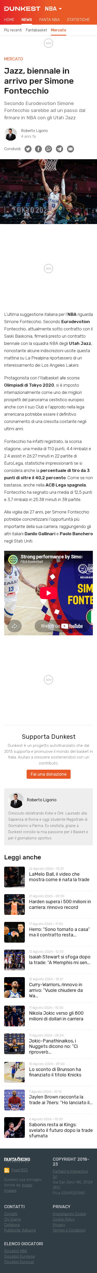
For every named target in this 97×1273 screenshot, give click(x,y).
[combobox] (53, 8)
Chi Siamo (12, 1219)
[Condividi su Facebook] (38, 148)
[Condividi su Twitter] (28, 148)
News (26, 19)
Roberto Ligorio (34, 131)
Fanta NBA (49, 19)
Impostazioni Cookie (69, 1214)
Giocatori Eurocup (19, 1262)
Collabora (12, 1225)
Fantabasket (36, 30)
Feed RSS (19, 1170)
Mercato (58, 30)
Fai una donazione (48, 774)
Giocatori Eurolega (19, 1256)
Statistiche (78, 19)
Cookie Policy (63, 1219)
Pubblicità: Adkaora (20, 1230)
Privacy (59, 1225)
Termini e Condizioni (69, 1230)
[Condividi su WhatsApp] (48, 148)
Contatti (10, 1214)
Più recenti (13, 30)
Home (9, 19)
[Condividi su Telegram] (59, 149)
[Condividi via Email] (70, 148)
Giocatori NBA (15, 1251)
